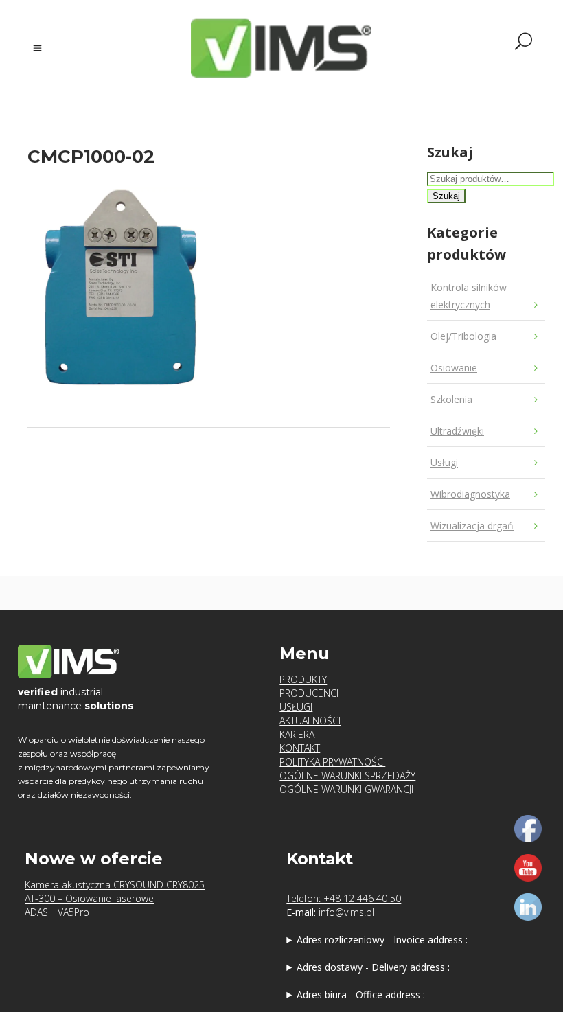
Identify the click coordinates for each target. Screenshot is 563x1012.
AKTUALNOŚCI (310, 720)
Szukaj (446, 196)
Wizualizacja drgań (472, 525)
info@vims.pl (346, 912)
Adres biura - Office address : (361, 994)
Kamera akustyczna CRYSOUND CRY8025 (115, 884)
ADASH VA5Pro (57, 912)
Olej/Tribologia (463, 336)
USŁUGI (295, 706)
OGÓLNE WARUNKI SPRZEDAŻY (347, 775)
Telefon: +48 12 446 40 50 (343, 898)
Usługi (444, 462)
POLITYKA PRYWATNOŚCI (332, 761)
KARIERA (296, 734)
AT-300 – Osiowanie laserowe (89, 898)
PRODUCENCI (308, 693)
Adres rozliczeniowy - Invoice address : (382, 939)
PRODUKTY (303, 679)
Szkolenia (451, 399)
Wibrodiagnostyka (470, 494)
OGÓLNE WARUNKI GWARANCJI (346, 789)
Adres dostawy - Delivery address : (373, 967)
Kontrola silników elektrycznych (468, 296)
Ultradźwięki (457, 430)
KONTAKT (299, 748)
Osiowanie (453, 367)
